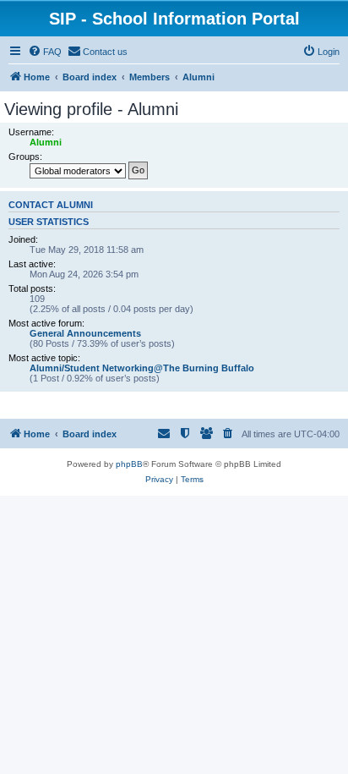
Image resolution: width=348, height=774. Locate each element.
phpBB (129, 464)
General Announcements (85, 333)
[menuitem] (45, 51)
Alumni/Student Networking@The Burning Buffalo (142, 368)
